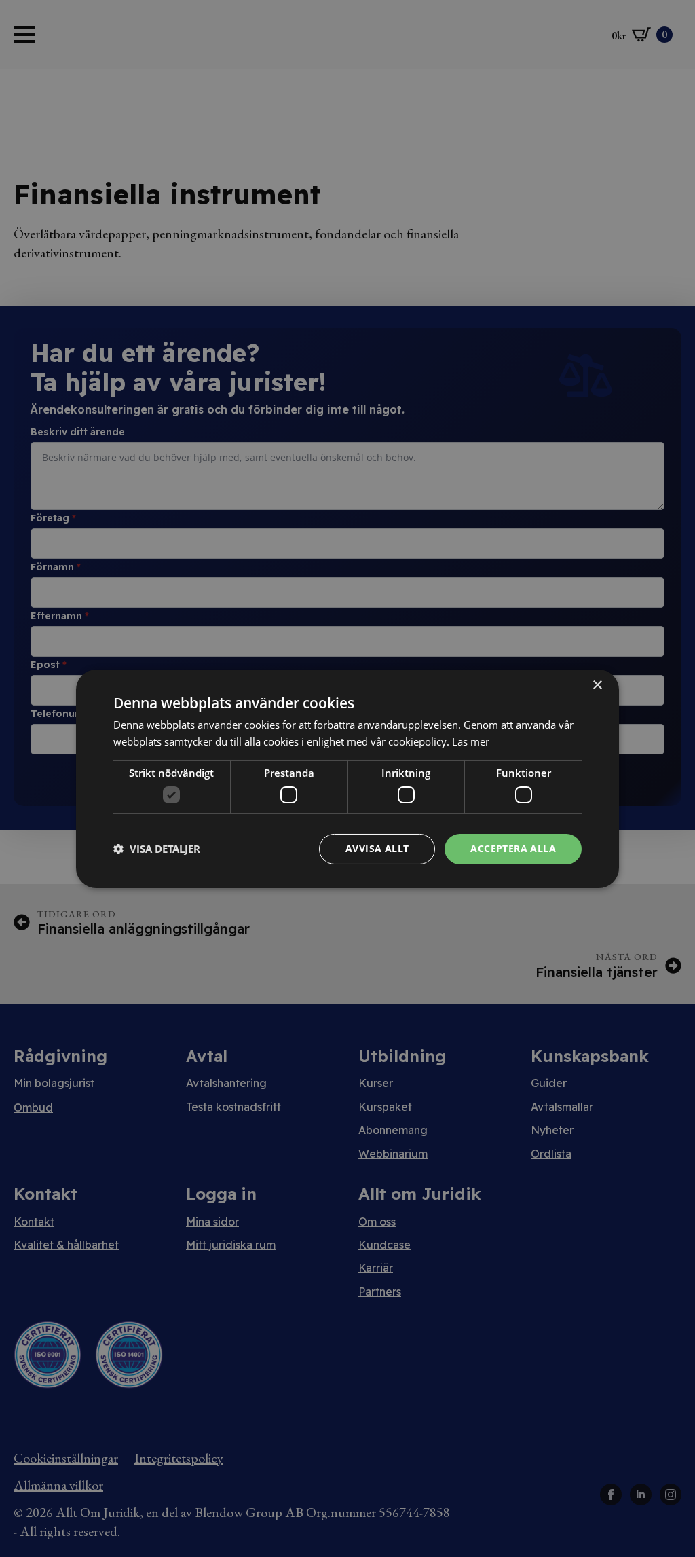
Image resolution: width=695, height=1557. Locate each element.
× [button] (597, 685)
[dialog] (347, 778)
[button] (156, 848)
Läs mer (470, 741)
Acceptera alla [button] (513, 848)
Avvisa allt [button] (377, 848)
